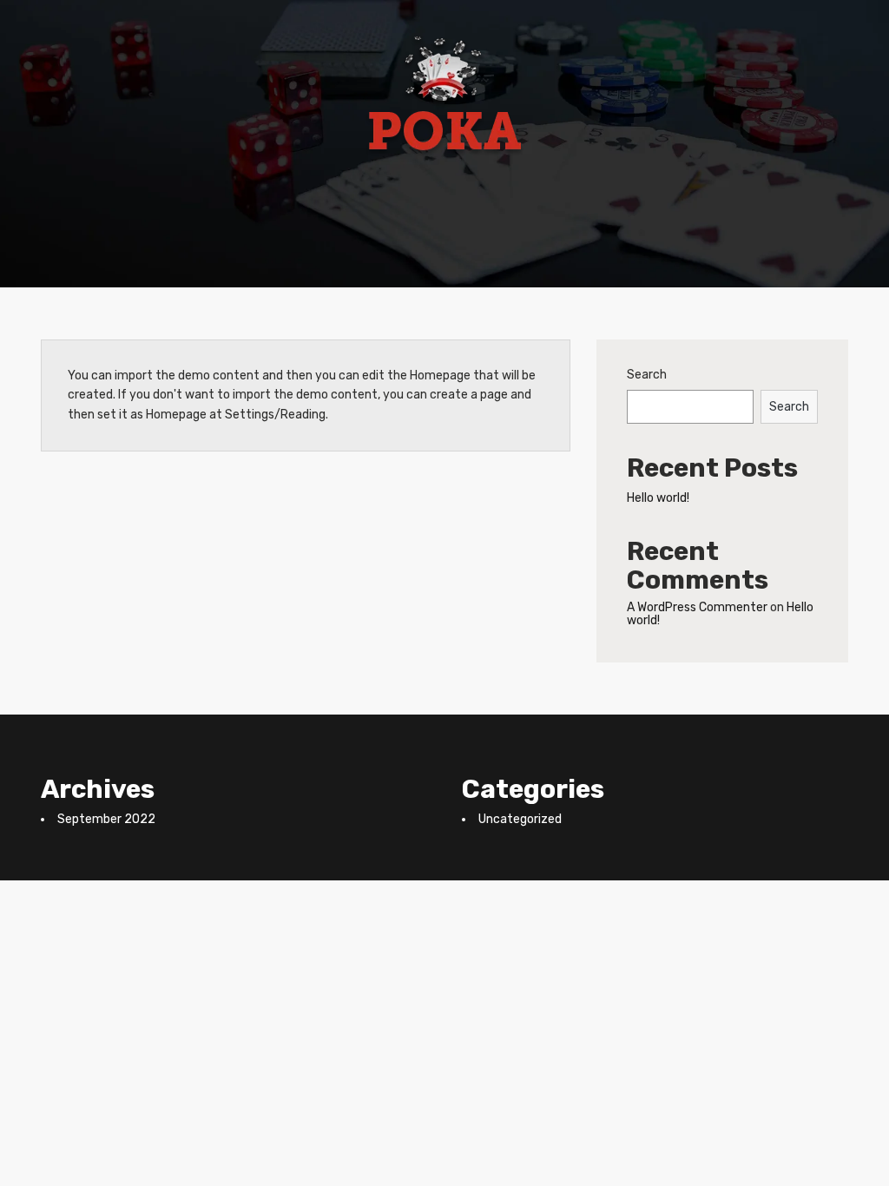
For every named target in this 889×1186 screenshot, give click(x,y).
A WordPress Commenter (697, 607)
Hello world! (658, 498)
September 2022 (106, 819)
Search (647, 374)
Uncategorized (520, 819)
